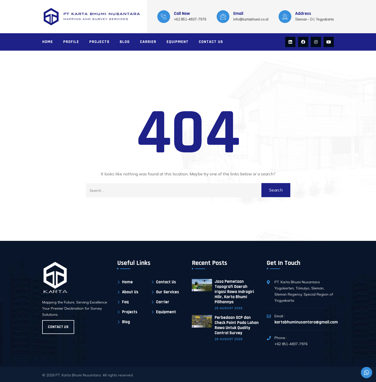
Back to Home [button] (188, 211)
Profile (71, 41)
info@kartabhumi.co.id (250, 19)
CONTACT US (58, 326)
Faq (125, 302)
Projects (99, 41)
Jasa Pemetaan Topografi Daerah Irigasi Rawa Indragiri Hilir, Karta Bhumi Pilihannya (234, 292)
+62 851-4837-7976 (190, 19)
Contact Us (211, 41)
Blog (125, 41)
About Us (130, 292)
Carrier (148, 41)
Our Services (167, 292)
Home (47, 41)
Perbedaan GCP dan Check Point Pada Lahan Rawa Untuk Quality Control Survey (237, 325)
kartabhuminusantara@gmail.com (306, 322)
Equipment (178, 41)
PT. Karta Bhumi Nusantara (78, 375)
